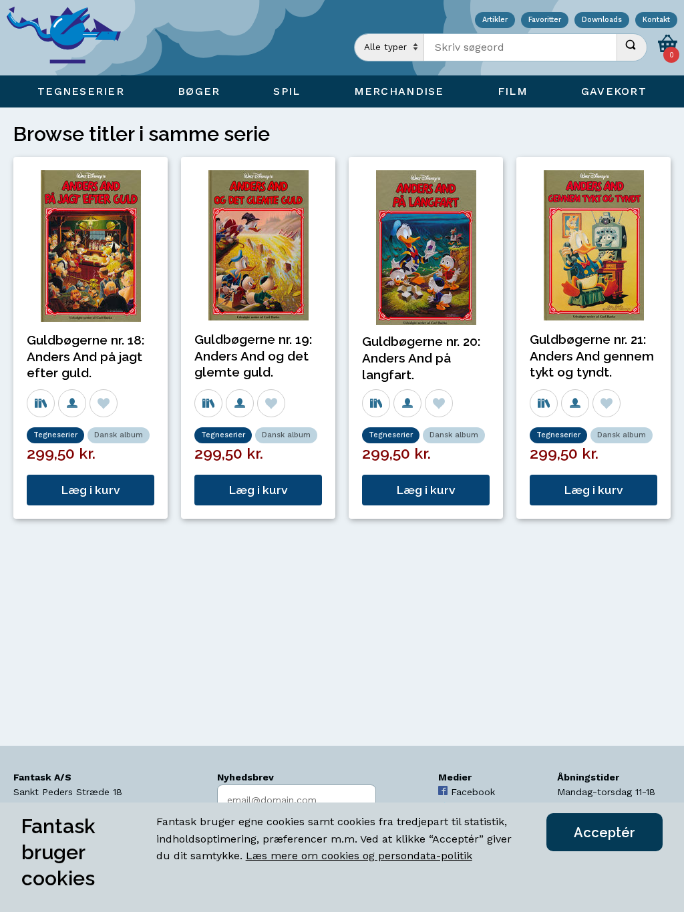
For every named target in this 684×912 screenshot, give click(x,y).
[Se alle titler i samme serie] (41, 403)
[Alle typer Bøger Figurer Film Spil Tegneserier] (389, 47)
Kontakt (656, 20)
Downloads (602, 20)
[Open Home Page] (70, 38)
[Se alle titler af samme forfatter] (72, 403)
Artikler (495, 20)
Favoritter (544, 20)
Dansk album (118, 435)
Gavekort (614, 91)
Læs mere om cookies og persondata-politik (359, 855)
